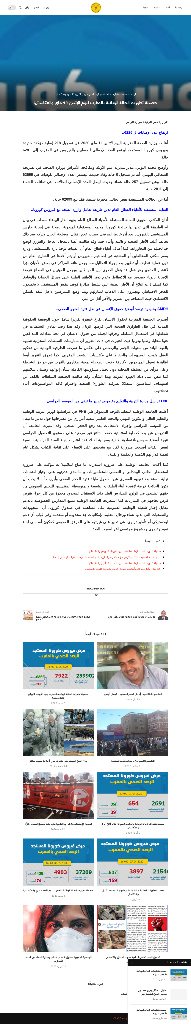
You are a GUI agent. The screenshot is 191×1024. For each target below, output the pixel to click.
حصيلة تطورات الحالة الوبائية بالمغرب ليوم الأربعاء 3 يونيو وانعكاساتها (58, 696)
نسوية (146, 7)
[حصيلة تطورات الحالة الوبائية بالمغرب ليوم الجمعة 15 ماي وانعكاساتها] (178, 1014)
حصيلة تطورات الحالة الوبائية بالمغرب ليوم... (152, 973)
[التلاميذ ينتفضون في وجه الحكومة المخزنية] (132, 732)
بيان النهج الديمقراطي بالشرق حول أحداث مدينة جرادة (58, 761)
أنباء (167, 7)
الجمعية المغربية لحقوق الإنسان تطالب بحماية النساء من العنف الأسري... (58, 959)
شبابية (157, 7)
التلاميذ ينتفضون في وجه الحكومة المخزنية (133, 761)
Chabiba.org (120, 1018)
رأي (27, 7)
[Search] (20, 7)
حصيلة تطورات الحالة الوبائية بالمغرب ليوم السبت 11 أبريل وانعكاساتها (124, 563)
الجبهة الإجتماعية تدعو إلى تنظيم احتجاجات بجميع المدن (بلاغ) (58, 824)
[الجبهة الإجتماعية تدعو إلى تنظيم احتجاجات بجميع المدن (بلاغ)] (58, 795)
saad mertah (95, 589)
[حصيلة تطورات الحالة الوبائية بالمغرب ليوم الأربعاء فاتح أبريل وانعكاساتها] (132, 795)
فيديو (36, 7)
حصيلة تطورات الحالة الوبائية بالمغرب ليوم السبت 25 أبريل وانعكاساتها (133, 892)
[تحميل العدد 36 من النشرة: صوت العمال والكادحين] (132, 928)
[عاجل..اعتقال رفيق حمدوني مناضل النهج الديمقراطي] (178, 994)
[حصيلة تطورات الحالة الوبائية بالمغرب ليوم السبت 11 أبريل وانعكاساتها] (178, 975)
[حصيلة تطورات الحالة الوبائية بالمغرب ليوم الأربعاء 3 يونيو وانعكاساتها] (58, 665)
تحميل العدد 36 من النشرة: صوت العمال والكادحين (133, 957)
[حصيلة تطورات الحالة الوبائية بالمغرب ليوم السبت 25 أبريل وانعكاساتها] (132, 862)
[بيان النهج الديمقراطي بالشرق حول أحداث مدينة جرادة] (58, 732)
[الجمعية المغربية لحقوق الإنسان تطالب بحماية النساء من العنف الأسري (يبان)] (58, 928)
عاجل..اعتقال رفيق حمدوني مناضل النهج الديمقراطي (152, 992)
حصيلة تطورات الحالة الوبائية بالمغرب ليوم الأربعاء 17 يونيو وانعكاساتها (124, 551)
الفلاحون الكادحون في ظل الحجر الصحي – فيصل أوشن (133, 694)
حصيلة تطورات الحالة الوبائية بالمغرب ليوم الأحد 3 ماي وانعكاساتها (58, 891)
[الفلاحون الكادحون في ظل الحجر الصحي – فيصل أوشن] (132, 665)
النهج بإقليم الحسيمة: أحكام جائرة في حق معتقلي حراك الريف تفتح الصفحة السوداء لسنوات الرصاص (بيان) (107, 557)
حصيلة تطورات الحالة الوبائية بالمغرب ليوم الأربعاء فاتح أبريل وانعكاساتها (133, 826)
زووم (46, 7)
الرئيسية (179, 7)
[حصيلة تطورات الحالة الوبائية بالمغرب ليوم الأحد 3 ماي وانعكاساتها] (58, 862)
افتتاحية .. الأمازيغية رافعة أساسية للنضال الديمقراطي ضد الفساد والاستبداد (123, 569)
